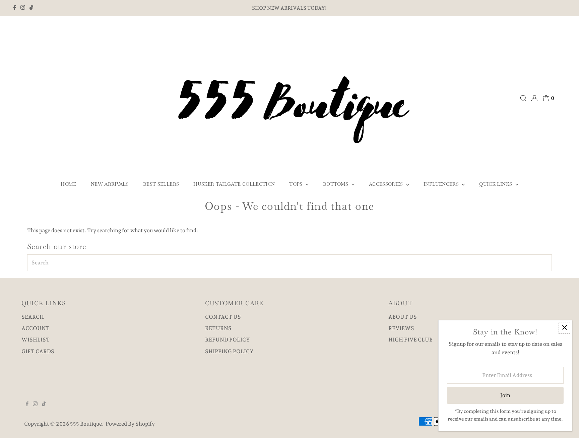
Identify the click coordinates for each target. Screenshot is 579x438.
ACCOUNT (35, 328)
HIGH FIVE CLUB (410, 339)
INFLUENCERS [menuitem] (442, 184)
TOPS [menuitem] (296, 184)
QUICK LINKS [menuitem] (496, 184)
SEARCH (32, 317)
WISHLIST (35, 339)
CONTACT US (223, 317)
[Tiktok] (31, 8)
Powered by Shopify (130, 424)
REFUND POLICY (227, 339)
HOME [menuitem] (68, 184)
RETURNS (218, 328)
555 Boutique (86, 424)
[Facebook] (15, 8)
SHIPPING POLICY (229, 351)
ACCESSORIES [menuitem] (386, 184)
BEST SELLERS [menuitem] (161, 184)
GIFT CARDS (37, 351)
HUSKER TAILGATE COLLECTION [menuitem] (234, 184)
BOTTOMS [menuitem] (336, 184)
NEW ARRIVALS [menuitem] (110, 184)
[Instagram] (23, 8)
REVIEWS (401, 328)
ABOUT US (402, 317)
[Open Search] (523, 98)
